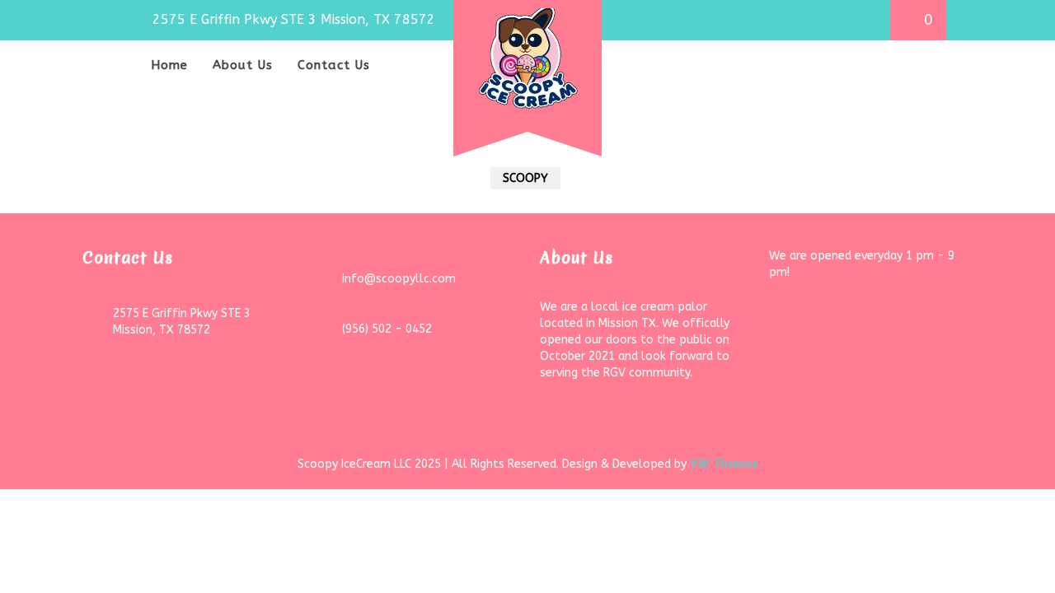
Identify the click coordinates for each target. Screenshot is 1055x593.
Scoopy (525, 178)
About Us (243, 65)
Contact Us (334, 65)
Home (169, 65)
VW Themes (722, 463)
